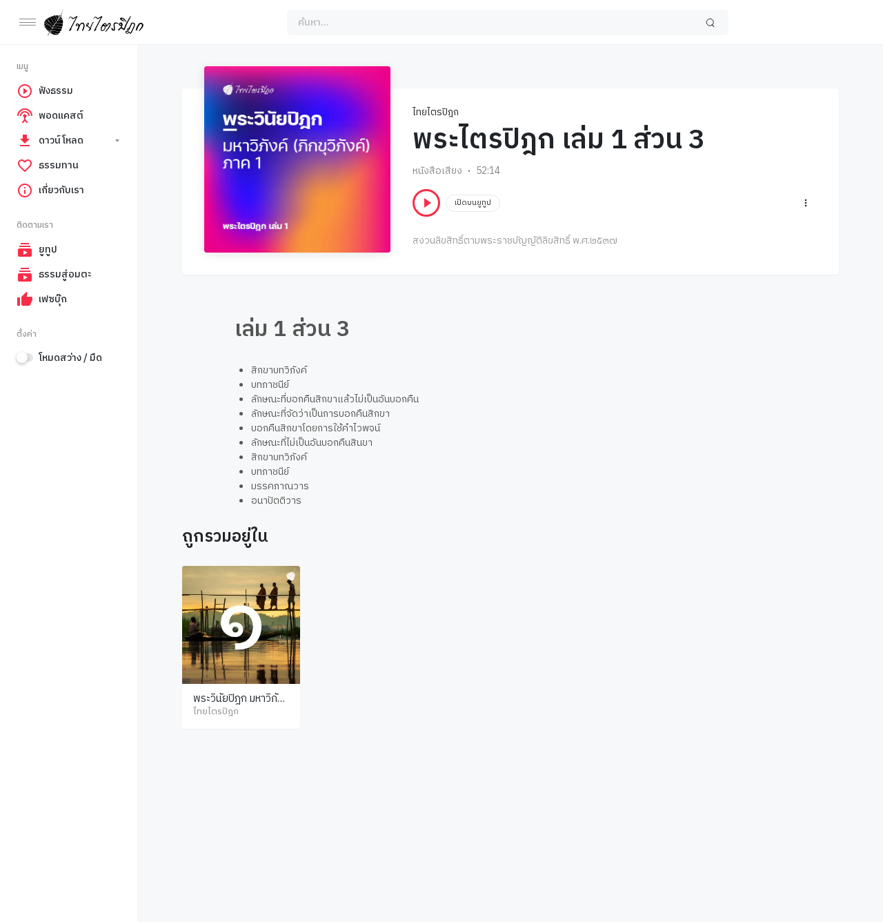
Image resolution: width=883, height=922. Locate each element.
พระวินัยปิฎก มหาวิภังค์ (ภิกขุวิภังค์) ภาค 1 (241, 705)
